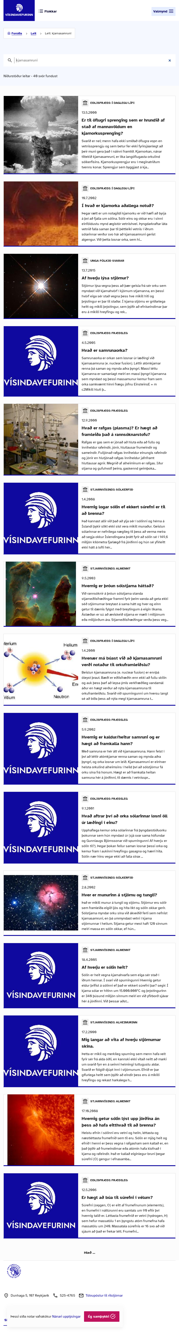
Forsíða (17, 33)
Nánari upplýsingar (66, 1316)
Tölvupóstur (104, 1295)
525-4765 (67, 1295)
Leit (33, 33)
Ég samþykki (99, 1316)
